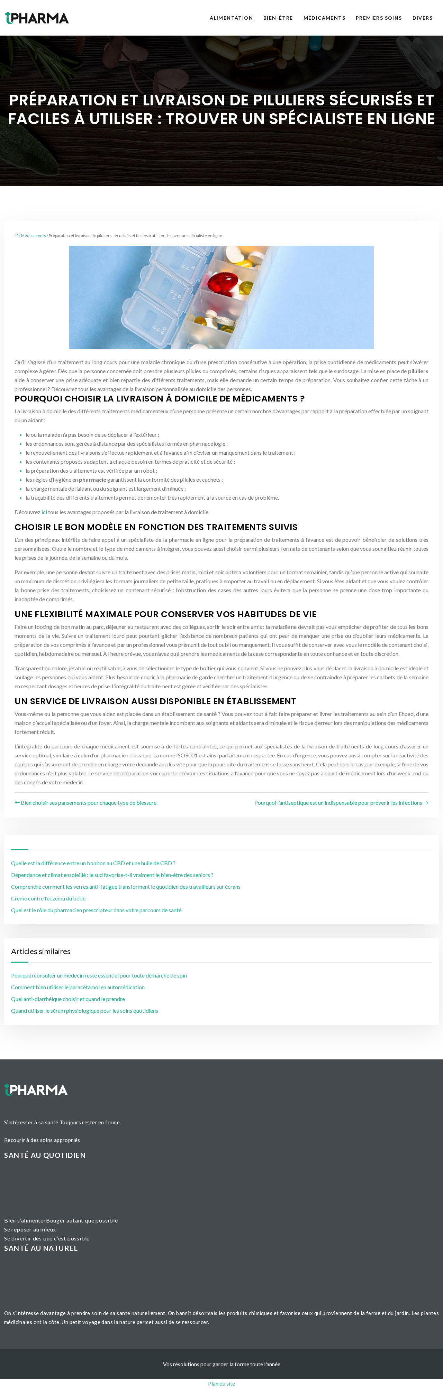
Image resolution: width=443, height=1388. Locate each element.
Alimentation (231, 18)
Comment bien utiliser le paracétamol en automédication (78, 987)
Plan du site (221, 1383)
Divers (423, 18)
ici (44, 512)
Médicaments (324, 18)
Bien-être (278, 18)
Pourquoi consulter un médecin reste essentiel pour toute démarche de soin (99, 975)
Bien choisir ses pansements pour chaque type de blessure (88, 802)
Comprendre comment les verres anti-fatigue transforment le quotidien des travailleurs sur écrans (126, 886)
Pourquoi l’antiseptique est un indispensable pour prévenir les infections (338, 802)
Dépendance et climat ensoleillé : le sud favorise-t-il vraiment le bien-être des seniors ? (112, 874)
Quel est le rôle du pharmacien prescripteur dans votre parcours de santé (96, 910)
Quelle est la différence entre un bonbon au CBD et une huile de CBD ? (93, 863)
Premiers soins (379, 18)
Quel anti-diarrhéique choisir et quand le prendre (68, 998)
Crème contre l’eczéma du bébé (48, 898)
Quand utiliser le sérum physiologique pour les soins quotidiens (84, 1010)
